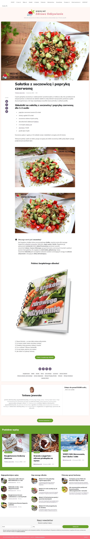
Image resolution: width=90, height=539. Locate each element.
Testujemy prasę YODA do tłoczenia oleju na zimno (77, 479)
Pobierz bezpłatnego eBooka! (45, 357)
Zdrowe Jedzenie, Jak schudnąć (24, 375)
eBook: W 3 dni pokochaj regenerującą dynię (46, 479)
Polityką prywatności (40, 537)
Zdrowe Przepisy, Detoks (51, 375)
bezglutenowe (26, 373)
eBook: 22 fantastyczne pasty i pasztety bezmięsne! (48, 498)
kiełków (36, 121)
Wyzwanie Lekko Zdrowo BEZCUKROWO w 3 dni (16, 479)
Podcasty (43, 2)
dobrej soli (29, 125)
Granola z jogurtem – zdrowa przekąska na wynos (43, 458)
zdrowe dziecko (63, 373)
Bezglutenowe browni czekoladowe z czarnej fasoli (17, 495)
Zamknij (85, 537)
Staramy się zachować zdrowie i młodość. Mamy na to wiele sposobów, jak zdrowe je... (79, 483)
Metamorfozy (51, 2)
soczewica (55, 373)
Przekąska (36, 452)
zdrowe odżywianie (38, 375)
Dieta (42, 373)
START (12, 2)
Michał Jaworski (38, 464)
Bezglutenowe (8, 452)
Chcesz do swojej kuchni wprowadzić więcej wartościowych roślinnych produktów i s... (48, 501)
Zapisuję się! (75, 526)
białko (32, 373)
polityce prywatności (21, 531)
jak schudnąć (48, 373)
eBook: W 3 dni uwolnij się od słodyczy (48, 489)
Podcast (65, 450)
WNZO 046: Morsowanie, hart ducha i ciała (74, 455)
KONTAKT (84, 2)
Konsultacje (59, 2)
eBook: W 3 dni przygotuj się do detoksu (48, 506)
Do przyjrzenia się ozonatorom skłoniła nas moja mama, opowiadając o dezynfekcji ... (79, 493)
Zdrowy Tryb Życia (68, 375)
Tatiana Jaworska (20, 92)
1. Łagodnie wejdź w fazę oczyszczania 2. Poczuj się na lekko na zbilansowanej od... (48, 510)
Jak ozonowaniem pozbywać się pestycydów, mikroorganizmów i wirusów (78, 489)
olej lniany (22, 128)
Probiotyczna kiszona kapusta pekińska (17, 504)
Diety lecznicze (75, 2)
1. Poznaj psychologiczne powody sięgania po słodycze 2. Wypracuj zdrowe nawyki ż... (48, 493)
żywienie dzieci (45, 378)
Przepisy (66, 2)
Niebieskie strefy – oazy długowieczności (15, 487)
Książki (30, 2)
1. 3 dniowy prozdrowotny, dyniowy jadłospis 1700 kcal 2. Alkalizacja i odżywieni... (47, 483)
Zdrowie (60, 375)
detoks (37, 373)
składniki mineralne (31, 244)
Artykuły (36, 2)
